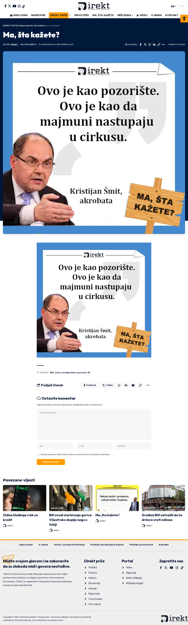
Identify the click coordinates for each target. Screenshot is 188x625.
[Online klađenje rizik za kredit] (24, 498)
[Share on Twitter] (145, 44)
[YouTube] (14, 6)
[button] (184, 18)
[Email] (133, 385)
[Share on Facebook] (141, 44)
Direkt (14, 44)
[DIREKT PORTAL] (94, 6)
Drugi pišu (11, 508)
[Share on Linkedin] (154, 44)
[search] (167, 6)
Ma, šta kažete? (107, 515)
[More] (163, 44)
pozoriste (81, 372)
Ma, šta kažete (28, 44)
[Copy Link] (159, 44)
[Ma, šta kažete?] (117, 498)
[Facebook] (5, 6)
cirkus (58, 372)
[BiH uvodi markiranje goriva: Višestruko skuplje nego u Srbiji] (71, 498)
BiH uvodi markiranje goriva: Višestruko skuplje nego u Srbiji (70, 520)
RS (89, 372)
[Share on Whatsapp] (150, 44)
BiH (51, 372)
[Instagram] (19, 6)
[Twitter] (9, 6)
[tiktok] (23, 6)
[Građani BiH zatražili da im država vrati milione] (163, 498)
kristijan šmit (68, 372)
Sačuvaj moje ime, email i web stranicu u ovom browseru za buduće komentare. (75, 454)
